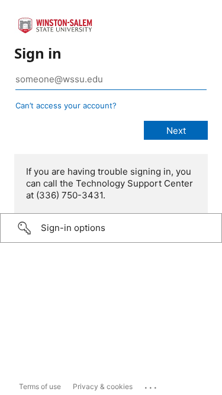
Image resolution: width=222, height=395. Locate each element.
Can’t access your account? (66, 105)
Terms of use (40, 386)
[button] (111, 228)
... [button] (151, 385)
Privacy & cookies (103, 386)
